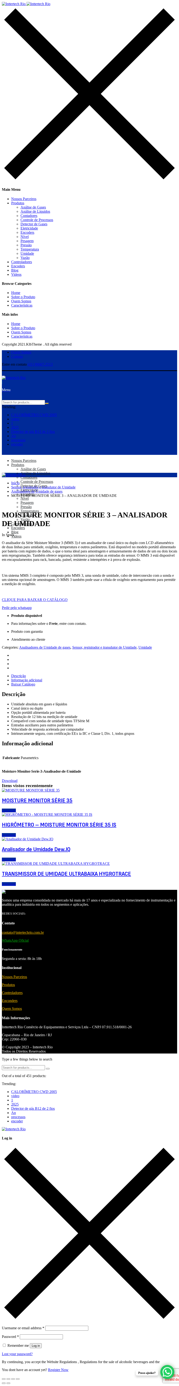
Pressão (26, 245)
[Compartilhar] (13, 1379)
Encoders (27, 232)
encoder (17, 444)
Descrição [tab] (18, 676)
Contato (17, 356)
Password (10, 1337)
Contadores (29, 216)
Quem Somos (21, 301)
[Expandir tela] (8, 1379)
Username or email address (23, 1328)
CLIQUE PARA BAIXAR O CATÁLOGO (35, 600)
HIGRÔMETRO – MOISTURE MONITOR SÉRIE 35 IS (59, 824)
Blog (14, 270)
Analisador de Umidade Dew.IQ (36, 849)
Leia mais (9, 810)
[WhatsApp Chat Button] (167, 1372)
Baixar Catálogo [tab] (23, 684)
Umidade (27, 253)
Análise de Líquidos (35, 211)
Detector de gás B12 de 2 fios (33, 432)
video (15, 419)
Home (15, 293)
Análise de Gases (33, 207)
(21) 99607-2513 (40, 364)
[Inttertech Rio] (26, 4)
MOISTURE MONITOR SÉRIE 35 (37, 800)
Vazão (25, 258)
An (13, 436)
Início (15, 483)
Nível (25, 237)
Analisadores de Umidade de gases (36, 491)
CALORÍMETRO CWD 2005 (34, 415)
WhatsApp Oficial (15, 940)
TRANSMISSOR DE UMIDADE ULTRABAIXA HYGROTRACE (66, 873)
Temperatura (30, 249)
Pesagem (27, 241)
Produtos (17, 203)
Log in (36, 1345)
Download (9, 781)
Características (21, 305)
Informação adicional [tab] (26, 680)
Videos (16, 274)
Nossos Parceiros (23, 199)
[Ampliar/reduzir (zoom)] (4, 1379)
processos (18, 440)
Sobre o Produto (23, 297)
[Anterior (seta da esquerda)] (4, 1383)
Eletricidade (29, 228)
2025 (15, 427)
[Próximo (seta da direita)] (8, 1383)
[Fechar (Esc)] (18, 1379)
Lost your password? (17, 1354)
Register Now (58, 1370)
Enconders (9, 1001)
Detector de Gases (34, 224)
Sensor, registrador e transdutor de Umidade (43, 487)
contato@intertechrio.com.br (23, 932)
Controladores (21, 262)
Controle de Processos (37, 220)
